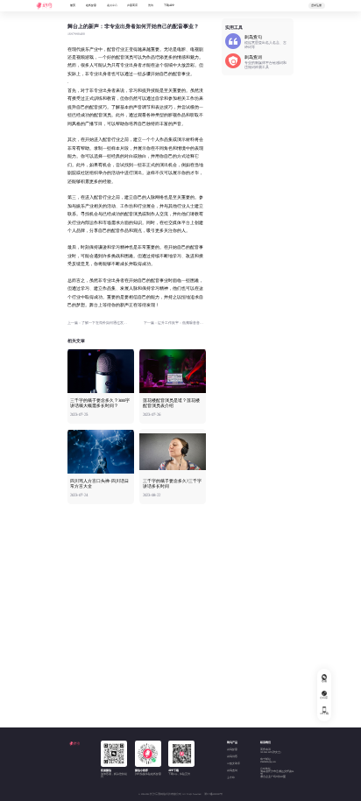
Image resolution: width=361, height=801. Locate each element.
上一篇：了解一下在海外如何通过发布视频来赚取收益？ (98, 323)
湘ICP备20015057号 (213, 794)
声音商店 (132, 5)
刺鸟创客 (232, 756)
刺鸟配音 (232, 749)
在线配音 (91, 5)
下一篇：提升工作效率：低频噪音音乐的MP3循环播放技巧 (175, 323)
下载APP (169, 5)
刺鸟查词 (232, 770)
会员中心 (112, 5)
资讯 (150, 5)
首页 (72, 5)
